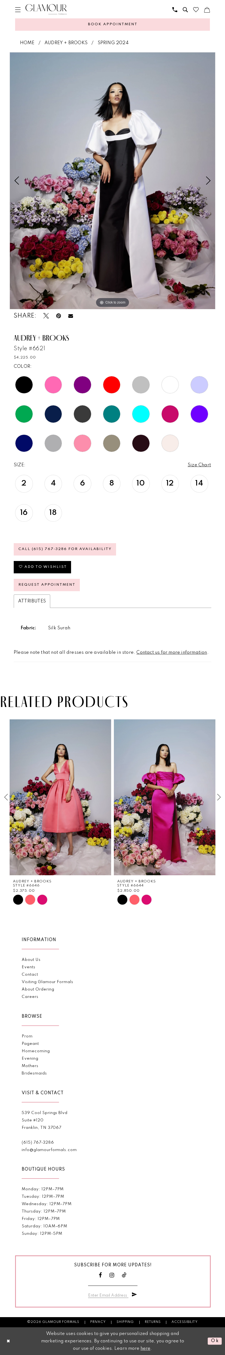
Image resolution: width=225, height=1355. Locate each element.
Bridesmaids (34, 1073)
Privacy (98, 1322)
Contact (30, 975)
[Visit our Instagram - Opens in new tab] (112, 1275)
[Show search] (185, 9)
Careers (30, 997)
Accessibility (184, 1322)
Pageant (30, 1044)
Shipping (125, 1322)
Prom (27, 1036)
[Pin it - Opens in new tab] (58, 316)
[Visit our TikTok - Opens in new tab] (124, 1275)
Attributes (32, 601)
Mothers (30, 1066)
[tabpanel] (112, 180)
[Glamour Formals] (46, 9)
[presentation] (60, 797)
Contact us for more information (171, 652)
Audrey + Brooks (66, 43)
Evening (30, 1059)
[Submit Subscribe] (134, 1294)
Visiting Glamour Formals (47, 982)
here (145, 1348)
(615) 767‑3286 (38, 1142)
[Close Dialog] (8, 1341)
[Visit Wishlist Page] (195, 9)
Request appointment (46, 585)
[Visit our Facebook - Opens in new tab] (100, 1275)
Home (27, 43)
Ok (215, 1341)
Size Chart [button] (199, 465)
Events (28, 967)
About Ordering (38, 989)
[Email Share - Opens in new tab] (70, 316)
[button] (17, 9)
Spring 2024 (113, 43)
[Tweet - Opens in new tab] (46, 316)
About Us (31, 960)
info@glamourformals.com (49, 1150)
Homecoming (36, 1051)
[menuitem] (17, 9)
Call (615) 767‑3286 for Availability (65, 549)
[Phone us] (175, 9)
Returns (153, 1322)
